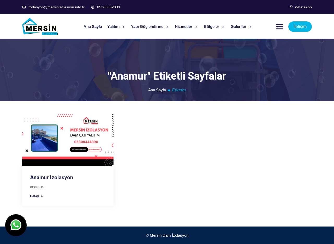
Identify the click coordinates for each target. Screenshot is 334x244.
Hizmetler (184, 26)
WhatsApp (302, 7)
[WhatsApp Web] (16, 225)
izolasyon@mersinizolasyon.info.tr (56, 7)
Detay (35, 196)
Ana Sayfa (93, 26)
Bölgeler (212, 26)
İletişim (300, 26)
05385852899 (108, 7)
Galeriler (239, 26)
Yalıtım (114, 26)
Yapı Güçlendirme (147, 26)
